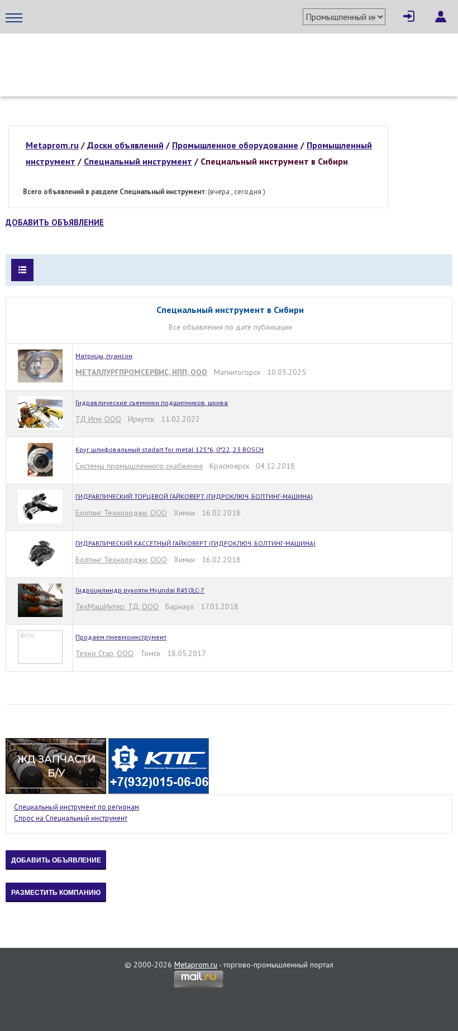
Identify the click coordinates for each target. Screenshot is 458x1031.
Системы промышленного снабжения (139, 466)
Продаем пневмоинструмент (120, 637)
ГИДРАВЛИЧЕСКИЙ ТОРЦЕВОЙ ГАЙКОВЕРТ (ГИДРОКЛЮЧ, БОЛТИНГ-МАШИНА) (194, 496)
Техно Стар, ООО (104, 653)
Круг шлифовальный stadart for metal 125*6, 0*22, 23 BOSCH (169, 449)
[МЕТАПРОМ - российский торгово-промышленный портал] (110, 55)
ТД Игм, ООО (98, 419)
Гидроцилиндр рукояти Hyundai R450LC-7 (139, 590)
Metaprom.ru (195, 965)
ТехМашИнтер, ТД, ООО (117, 606)
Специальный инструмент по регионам (76, 807)
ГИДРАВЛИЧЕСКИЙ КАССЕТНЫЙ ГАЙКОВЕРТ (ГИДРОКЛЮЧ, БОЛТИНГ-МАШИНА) (195, 543)
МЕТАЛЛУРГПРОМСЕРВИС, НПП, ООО (141, 372)
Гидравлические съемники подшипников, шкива (151, 402)
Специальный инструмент (138, 161)
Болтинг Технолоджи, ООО (121, 513)
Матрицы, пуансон (103, 355)
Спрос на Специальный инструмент (70, 818)
